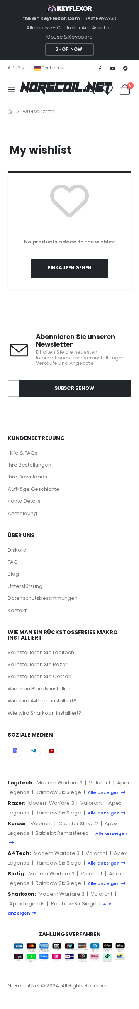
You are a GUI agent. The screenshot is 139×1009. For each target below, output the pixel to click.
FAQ (13, 562)
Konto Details (24, 501)
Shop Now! (69, 49)
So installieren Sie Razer (38, 664)
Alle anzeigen (104, 792)
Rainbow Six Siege (58, 792)
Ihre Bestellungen (29, 464)
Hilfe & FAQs (22, 453)
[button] (14, 89)
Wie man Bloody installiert (40, 688)
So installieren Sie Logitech (41, 652)
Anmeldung (22, 513)
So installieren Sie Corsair (39, 676)
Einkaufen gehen (69, 268)
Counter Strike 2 (78, 823)
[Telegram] (125, 68)
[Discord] (15, 751)
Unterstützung (25, 586)
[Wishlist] (107, 89)
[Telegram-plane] (33, 751)
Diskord (17, 550)
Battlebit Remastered (62, 833)
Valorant (99, 782)
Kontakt (17, 610)
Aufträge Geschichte (33, 489)
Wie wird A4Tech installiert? (42, 700)
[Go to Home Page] (10, 111)
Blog (13, 574)
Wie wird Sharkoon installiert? (44, 713)
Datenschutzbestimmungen (43, 598)
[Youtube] (112, 68)
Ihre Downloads (27, 476)
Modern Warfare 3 (60, 782)
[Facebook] (99, 68)
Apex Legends (27, 903)
